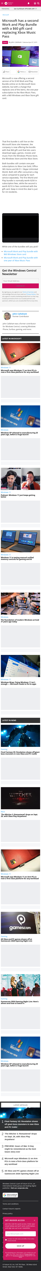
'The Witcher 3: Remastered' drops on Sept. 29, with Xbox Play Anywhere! (21, 1137)
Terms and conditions (11, 1204)
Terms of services (28, 292)
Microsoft (6, 15)
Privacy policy (7, 1213)
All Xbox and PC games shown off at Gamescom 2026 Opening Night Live (22, 1172)
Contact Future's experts (11, 1209)
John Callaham (16, 42)
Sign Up (20, 1246)
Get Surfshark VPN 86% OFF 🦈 (25, 9)
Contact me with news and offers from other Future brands (21, 1240)
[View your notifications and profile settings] (28, 3)
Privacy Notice (31, 294)
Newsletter (34, 72)
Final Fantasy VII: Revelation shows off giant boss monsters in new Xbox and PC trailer (22, 1124)
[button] (38, 3)
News (5, 42)
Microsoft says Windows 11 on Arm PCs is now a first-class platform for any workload (21, 1161)
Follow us (23, 72)
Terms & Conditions (18, 1255)
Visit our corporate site (19, 1188)
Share (7, 72)
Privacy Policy (28, 1254)
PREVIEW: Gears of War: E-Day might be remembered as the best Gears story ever (20, 1149)
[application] (20, 226)
